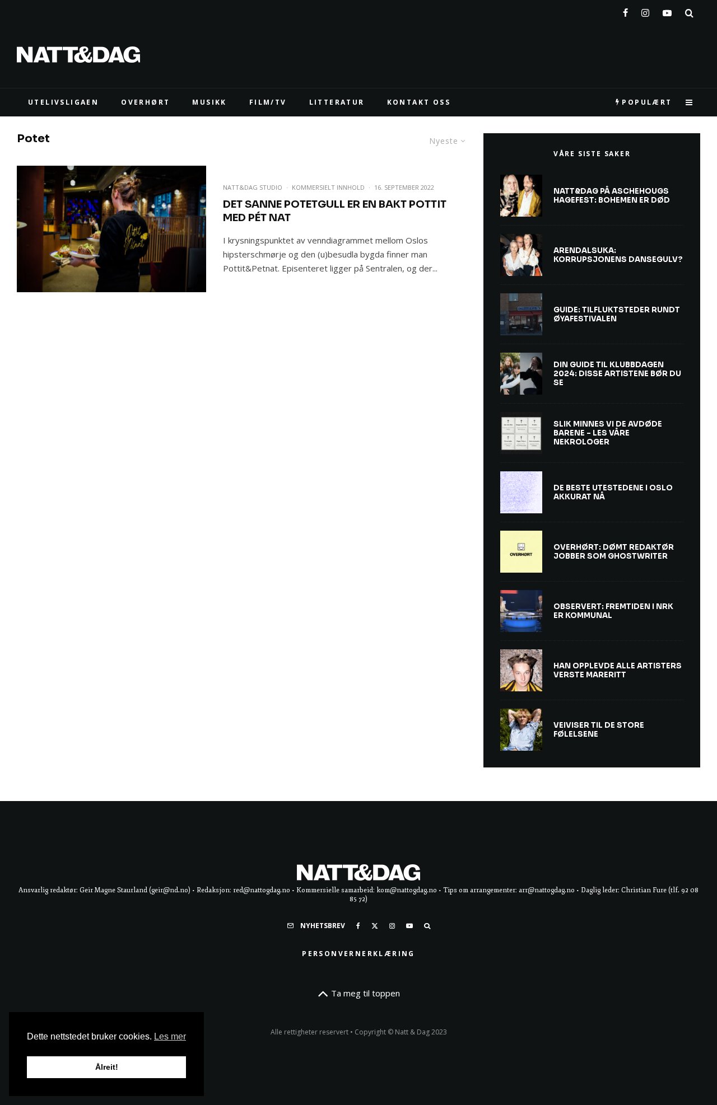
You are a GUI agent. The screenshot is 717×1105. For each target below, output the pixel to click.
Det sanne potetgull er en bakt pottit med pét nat (334, 211)
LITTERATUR (337, 102)
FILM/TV (268, 102)
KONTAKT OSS (418, 102)
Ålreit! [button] (106, 1066)
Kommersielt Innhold (328, 187)
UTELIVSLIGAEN (63, 102)
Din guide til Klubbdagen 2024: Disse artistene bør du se (617, 373)
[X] (375, 926)
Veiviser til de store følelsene (598, 729)
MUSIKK (209, 102)
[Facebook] (625, 10)
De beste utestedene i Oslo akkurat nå (613, 492)
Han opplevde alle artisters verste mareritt (617, 670)
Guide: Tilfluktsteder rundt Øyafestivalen (616, 314)
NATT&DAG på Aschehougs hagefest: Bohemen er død (611, 195)
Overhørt (145, 102)
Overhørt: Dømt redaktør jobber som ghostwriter (613, 551)
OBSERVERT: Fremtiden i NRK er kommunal (613, 611)
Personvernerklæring (358, 953)
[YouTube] (667, 10)
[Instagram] (645, 10)
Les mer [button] (170, 1036)
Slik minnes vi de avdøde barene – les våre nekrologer (607, 433)
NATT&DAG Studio (252, 187)
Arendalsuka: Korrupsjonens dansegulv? (618, 255)
